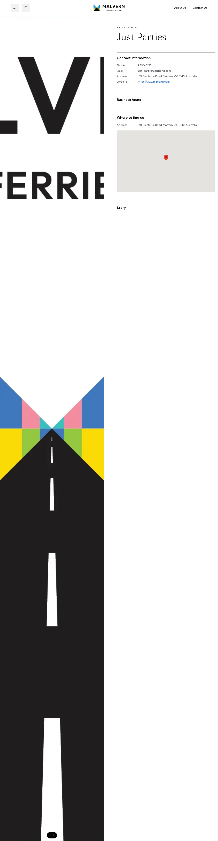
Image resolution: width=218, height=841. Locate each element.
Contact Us (200, 8)
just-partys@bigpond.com (154, 71)
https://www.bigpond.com (154, 81)
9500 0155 (145, 65)
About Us (180, 8)
